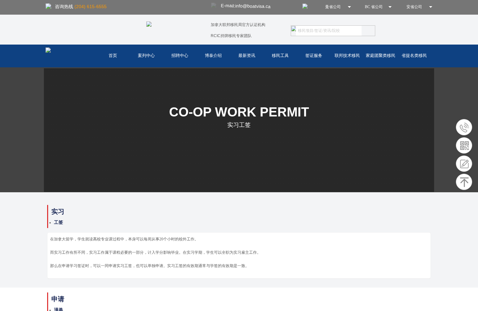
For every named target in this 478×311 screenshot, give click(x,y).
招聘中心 (179, 55)
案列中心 (146, 55)
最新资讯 (246, 55)
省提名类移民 (414, 55)
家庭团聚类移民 (380, 55)
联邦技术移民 (347, 55)
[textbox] (329, 31)
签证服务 (313, 55)
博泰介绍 (213, 55)
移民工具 (280, 55)
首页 (113, 55)
